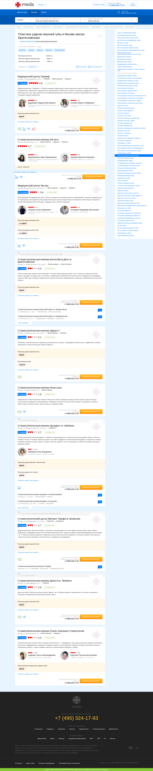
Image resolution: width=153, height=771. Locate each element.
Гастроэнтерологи (99, 729)
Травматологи (84, 729)
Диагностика (22, 12)
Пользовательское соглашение (69, 763)
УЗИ (98, 738)
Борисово (49, 50)
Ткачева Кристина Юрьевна (83, 157)
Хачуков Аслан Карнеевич (39, 210)
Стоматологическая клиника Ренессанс (40, 387)
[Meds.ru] (76, 702)
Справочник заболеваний (77, 738)
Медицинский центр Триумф (33, 76)
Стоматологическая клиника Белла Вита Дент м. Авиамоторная (42, 309)
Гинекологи (39, 729)
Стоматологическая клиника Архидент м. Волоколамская (40, 494)
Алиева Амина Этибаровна (82, 103)
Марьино (40, 50)
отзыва (22, 269)
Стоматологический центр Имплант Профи (34, 566)
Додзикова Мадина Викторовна (41, 103)
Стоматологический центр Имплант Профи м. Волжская (49, 518)
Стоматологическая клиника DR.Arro (38, 139)
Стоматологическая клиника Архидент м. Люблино (46, 425)
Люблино (31, 50)
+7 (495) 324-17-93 (116, 4)
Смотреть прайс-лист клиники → (29, 122)
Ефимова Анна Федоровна (40, 452)
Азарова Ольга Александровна (41, 655)
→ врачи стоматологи (26, 41)
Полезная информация (47, 763)
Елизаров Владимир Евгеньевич (85, 210)
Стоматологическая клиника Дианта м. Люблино (45, 580)
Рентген (112, 738)
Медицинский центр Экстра (33, 185)
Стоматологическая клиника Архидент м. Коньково (37, 501)
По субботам (83, 67)
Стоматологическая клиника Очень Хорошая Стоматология (51, 631)
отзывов (22, 83)
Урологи (72, 729)
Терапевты (61, 729)
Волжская (22, 50)
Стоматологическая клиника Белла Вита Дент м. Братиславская (45, 260)
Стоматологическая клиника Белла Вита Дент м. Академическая (42, 316)
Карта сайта (30, 763)
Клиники (34, 12)
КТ (105, 738)
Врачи (44, 12)
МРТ (91, 738)
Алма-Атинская (59, 50)
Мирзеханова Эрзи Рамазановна (42, 157)
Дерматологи (113, 729)
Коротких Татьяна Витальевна (84, 655)
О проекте (18, 763)
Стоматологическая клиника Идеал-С (39, 330)
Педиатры (50, 729)
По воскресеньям (96, 67)
